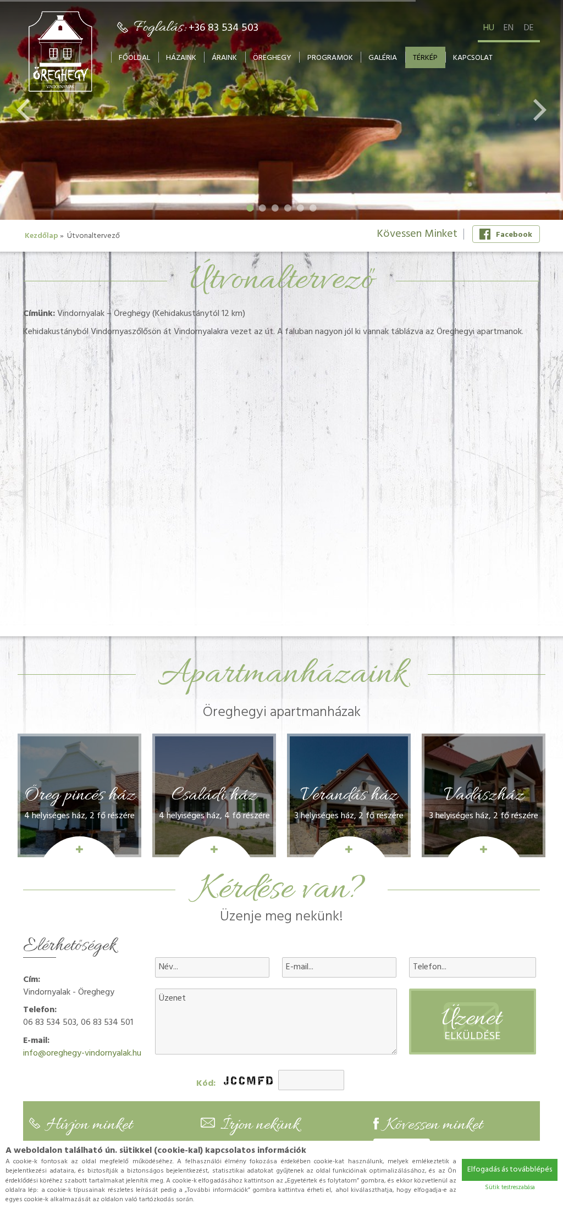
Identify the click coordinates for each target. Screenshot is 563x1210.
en (509, 28)
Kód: (206, 1084)
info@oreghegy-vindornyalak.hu (82, 1053)
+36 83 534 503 (223, 28)
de (529, 28)
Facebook (514, 235)
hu (488, 28)
